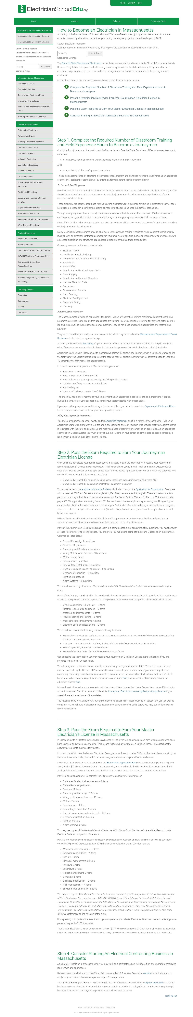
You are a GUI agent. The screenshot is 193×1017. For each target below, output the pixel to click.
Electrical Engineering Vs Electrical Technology (33, 279)
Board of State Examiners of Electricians (81, 63)
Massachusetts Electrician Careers (33, 36)
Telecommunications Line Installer (33, 219)
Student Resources (26, 233)
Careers (74, 21)
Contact (131, 2)
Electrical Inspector (26, 153)
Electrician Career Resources (31, 78)
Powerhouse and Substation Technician (30, 184)
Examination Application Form (122, 762)
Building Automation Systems (31, 142)
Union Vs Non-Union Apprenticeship (34, 250)
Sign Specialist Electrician (29, 208)
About (122, 2)
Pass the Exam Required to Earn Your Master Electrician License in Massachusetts (117, 108)
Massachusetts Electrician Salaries (33, 42)
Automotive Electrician (28, 130)
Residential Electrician (27, 192)
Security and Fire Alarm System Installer (32, 200)
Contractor (22, 312)
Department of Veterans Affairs (160, 406)
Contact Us (88, 1007)
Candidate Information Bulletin (95, 489)
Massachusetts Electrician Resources (34, 30)
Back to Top (171, 995)
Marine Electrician (26, 171)
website (147, 973)
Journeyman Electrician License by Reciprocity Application (137, 691)
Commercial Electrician (28, 147)
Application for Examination (149, 489)
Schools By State (158, 21)
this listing (88, 343)
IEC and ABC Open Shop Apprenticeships (29, 264)
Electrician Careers (26, 83)
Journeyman (23, 301)
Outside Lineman (25, 176)
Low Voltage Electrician (28, 165)
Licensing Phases (25, 289)
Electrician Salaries (26, 89)
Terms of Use (110, 1007)
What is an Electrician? (28, 239)
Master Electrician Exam (28, 101)
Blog (140, 2)
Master (21, 307)
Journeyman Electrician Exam (31, 95)
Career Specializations (28, 124)
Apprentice (22, 295)
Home (33, 21)
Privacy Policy (99, 1007)
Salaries (116, 21)
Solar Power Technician (28, 213)
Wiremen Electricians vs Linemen (32, 272)
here (125, 677)
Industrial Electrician (27, 159)
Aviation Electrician (26, 136)
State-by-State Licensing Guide (32, 116)
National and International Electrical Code (33, 109)
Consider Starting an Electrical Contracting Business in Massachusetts (109, 115)
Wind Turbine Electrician (28, 225)
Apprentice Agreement (116, 420)
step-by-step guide (153, 982)
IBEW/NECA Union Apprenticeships (33, 256)
